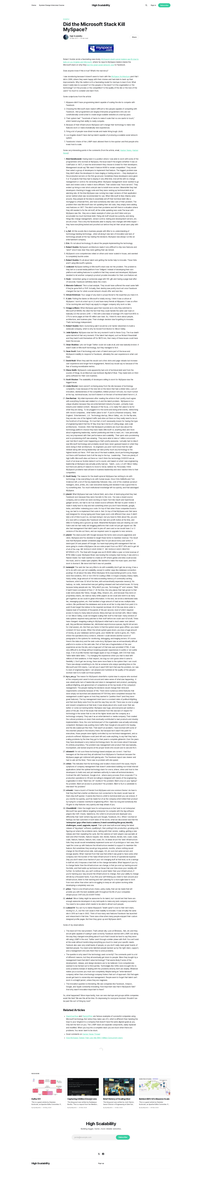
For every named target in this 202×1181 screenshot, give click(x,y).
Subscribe (164, 5)
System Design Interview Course (51, 5)
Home (34, 5)
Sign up (101, 1163)
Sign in (153, 5)
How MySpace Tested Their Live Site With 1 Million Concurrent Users (94, 1038)
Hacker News (125, 150)
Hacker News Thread (91, 1034)
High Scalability (101, 5)
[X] (99, 1154)
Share (134, 37)
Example (66, 19)
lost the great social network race (100, 65)
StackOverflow (72, 1016)
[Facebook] (103, 1154)
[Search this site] (146, 5)
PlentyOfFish (87, 1016)
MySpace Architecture (120, 76)
